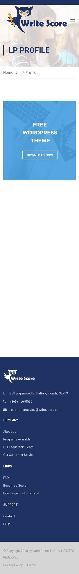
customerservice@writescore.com (36, 410)
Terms (31, 565)
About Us (9, 431)
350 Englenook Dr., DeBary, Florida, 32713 (38, 393)
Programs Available (17, 439)
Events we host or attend (21, 493)
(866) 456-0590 (21, 402)
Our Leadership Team (18, 447)
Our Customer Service (18, 455)
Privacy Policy (13, 565)
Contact (9, 516)
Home (8, 72)
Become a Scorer (15, 485)
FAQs (7, 478)
